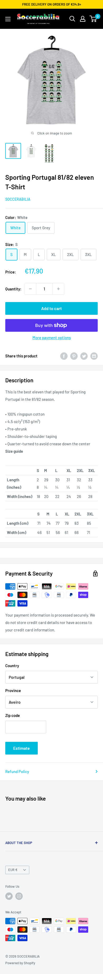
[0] (93, 19)
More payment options (51, 337)
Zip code (12, 715)
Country (12, 665)
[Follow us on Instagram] (19, 896)
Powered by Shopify (20, 963)
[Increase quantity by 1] (58, 288)
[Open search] (72, 19)
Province (13, 690)
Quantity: (13, 288)
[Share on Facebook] (64, 356)
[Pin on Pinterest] (74, 356)
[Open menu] (8, 19)
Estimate (21, 748)
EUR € (12, 870)
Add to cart (51, 308)
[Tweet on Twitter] (84, 356)
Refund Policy (17, 771)
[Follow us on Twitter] (9, 896)
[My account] (82, 19)
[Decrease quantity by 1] (30, 288)
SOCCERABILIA (17, 199)
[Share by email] (94, 356)
